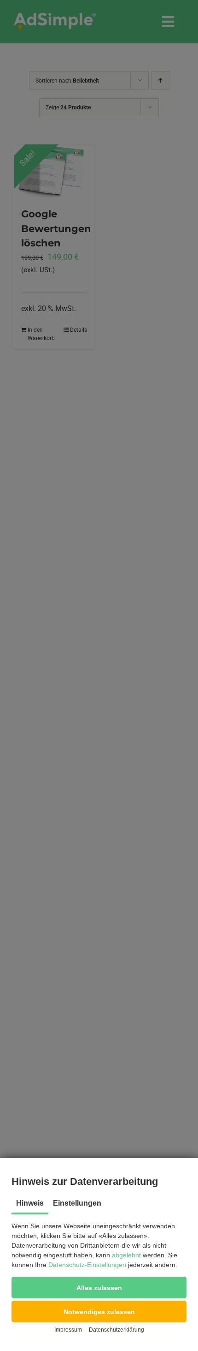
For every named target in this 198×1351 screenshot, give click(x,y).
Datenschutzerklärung (116, 1330)
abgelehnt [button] (126, 1255)
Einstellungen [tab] (77, 1203)
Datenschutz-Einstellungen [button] (87, 1264)
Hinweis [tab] (30, 1203)
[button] (99, 1287)
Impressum (68, 1330)
